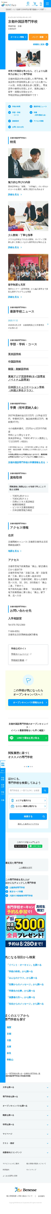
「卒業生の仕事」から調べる (21, 991)
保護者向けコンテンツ (12, 1152)
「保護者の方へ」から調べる (21, 997)
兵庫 (9, 1046)
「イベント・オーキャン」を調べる (24, 965)
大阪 (9, 1040)
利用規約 (6, 1170)
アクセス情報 (39, 121)
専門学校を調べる (15, 1073)
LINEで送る (37, 846)
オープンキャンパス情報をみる (28, 702)
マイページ (7, 1134)
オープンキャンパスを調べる (15, 1106)
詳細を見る (13, 194)
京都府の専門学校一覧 (32, 1073)
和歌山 (10, 1059)
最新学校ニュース (40, 106)
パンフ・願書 (38, 37)
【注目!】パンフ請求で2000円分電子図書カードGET (24, 9)
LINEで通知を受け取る (28, 738)
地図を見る (13, 551)
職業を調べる (8, 1115)
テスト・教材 (8, 1143)
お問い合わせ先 (18, 127)
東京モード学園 (16, 891)
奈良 (9, 1053)
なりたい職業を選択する (26, 806)
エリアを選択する (23, 800)
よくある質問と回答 (10, 1176)
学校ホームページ (20, 654)
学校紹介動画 (17, 660)
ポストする (22, 846)
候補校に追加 (38, 44)
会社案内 (41, 1196)
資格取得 (15, 121)
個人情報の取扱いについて (36, 1164)
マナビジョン (8, 5)
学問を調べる (8, 1124)
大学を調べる (8, 1087)
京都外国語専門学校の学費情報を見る (26, 462)
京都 (9, 1034)
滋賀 (9, 1027)
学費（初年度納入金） (40, 114)
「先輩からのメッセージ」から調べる (25, 984)
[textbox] (28, 790)
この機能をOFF (25, 867)
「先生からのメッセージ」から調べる (25, 1004)
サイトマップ (31, 1170)
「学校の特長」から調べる (20, 971)
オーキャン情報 (17, 37)
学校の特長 (16, 106)
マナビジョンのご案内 (11, 1164)
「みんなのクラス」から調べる (22, 978)
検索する (28, 816)
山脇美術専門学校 (17, 887)
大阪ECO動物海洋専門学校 (21, 896)
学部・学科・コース (16, 114)
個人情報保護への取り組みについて (19, 1196)
